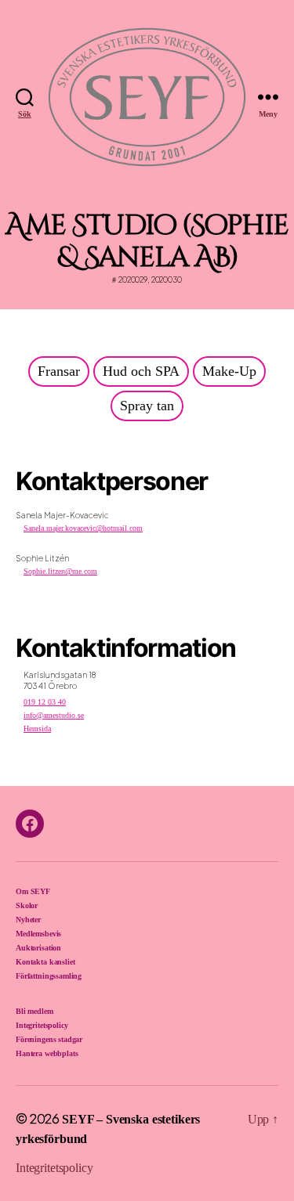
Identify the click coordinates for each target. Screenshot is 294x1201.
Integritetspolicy (41, 1025)
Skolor (27, 905)
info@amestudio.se (54, 715)
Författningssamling (49, 976)
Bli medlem (34, 1011)
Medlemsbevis (38, 933)
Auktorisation (38, 947)
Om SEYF (33, 891)
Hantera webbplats (47, 1053)
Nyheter (28, 919)
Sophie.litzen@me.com (60, 571)
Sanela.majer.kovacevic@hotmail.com (83, 528)
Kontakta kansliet (45, 962)
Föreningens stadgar (49, 1039)
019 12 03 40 (45, 702)
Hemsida (37, 728)
